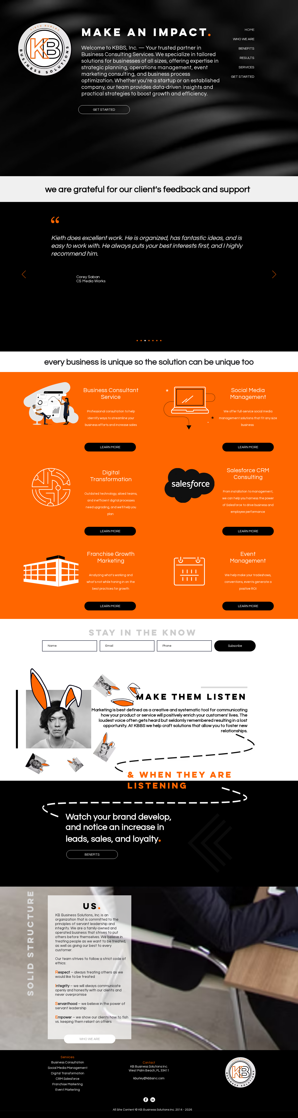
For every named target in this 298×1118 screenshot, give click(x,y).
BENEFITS (246, 48)
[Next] (274, 274)
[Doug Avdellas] (137, 340)
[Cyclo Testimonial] (157, 340)
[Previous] (24, 274)
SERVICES (246, 67)
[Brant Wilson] (153, 340)
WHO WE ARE (243, 39)
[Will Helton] (141, 340)
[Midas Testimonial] (149, 340)
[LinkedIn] (152, 1099)
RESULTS (247, 58)
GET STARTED (242, 76)
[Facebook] (145, 1099)
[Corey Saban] (145, 340)
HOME (249, 29)
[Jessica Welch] (160, 340)
